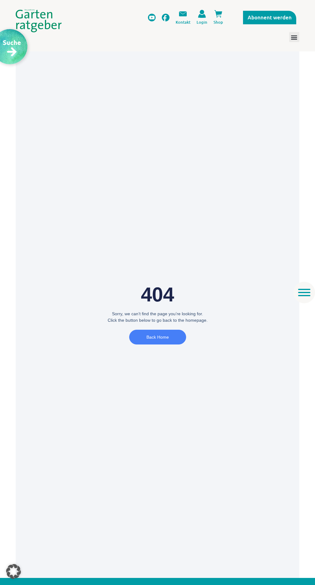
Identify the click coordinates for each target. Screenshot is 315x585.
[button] (13, 571)
